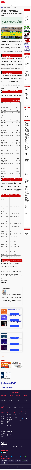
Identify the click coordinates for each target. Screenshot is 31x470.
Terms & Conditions (20, 467)
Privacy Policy (26, 467)
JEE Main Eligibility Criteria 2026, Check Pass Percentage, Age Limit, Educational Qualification (27, 171)
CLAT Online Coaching (2, 427)
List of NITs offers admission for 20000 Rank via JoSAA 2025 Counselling (27, 187)
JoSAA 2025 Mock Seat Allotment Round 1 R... (5, 379)
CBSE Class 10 (18, 400)
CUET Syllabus (27, 89)
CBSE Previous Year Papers (27, 61)
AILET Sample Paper (27, 22)
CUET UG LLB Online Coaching (3, 438)
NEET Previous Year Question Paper (27, 114)
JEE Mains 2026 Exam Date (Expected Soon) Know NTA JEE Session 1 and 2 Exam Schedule (27, 148)
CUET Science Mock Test (9, 417)
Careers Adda (15, 407)
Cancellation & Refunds (14, 467)
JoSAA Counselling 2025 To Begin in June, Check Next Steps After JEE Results (27, 216)
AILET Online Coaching (3, 434)
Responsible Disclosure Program (5, 467)
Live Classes (27, 415)
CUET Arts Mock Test (9, 422)
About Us (20, 413)
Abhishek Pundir (8, 291)
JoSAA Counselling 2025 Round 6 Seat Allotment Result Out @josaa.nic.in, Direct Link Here (27, 179)
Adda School (8, 407)
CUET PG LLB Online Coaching (3, 432)
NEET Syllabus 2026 (27, 111)
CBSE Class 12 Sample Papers (27, 59)
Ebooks (26, 418)
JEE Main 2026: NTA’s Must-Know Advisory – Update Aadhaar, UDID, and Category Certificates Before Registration (27, 163)
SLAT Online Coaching (2, 436)
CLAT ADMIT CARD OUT (26, 12)
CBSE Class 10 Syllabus (27, 64)
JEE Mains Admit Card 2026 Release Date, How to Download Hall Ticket (27, 130)
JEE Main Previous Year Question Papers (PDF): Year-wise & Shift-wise (27, 142)
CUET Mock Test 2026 (26, 103)
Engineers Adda (21, 407)
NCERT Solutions (16, 1)
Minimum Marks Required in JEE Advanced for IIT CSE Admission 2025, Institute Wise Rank (27, 208)
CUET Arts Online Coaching (3, 423)
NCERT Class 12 (3, 397)
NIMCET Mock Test (9, 435)
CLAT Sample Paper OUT (27, 14)
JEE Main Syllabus (26, 234)
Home (2, 7)
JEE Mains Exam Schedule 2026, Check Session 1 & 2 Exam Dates (27, 124)
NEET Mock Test (9, 414)
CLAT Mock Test (9, 425)
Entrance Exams (23, 1)
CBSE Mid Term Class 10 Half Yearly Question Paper (27, 75)
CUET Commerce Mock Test (9, 420)
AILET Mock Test (9, 431)
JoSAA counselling (10, 58)
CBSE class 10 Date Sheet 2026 (27, 78)
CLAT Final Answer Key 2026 (26, 19)
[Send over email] (5, 282)
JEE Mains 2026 (26, 231)
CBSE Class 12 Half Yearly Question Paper (27, 69)
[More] (27, 1)
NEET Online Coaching (2, 414)
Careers (21, 418)
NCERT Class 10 (3, 400)
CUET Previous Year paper (27, 91)
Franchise (20, 420)
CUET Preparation (26, 98)
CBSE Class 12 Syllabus (27, 66)
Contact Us (20, 415)
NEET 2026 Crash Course (27, 117)
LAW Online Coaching (2, 425)
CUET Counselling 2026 (26, 101)
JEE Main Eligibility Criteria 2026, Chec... (16, 369)
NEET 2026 (25, 397)
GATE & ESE (15, 414)
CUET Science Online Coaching (3, 419)
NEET (26, 109)
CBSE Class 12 (18, 397)
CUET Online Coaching (3, 416)
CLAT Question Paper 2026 (27, 17)
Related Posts (3, 360)
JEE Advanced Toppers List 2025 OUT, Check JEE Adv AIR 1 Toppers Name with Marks (27, 193)
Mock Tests (26, 413)
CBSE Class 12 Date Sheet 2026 (27, 82)
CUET (14, 419)
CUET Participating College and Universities (26, 94)
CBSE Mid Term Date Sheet (27, 72)
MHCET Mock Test (9, 427)
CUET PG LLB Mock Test (9, 429)
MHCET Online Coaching (3, 429)
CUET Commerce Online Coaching (3, 421)
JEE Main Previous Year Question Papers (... (5, 369)
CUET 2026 (26, 88)
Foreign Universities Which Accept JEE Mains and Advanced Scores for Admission (27, 223)
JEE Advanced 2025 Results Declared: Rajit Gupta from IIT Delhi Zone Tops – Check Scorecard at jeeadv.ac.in (27, 200)
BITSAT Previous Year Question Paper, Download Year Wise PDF (27, 155)
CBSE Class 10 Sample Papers (27, 57)
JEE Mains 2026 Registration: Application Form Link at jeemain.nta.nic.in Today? (27, 136)
